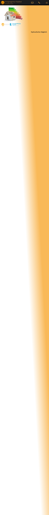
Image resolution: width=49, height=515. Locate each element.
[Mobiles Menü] (46, 2)
